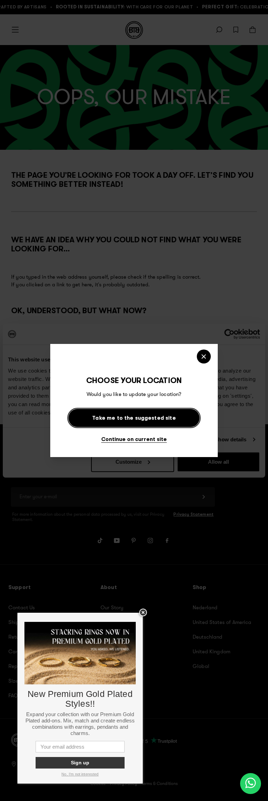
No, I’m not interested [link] (79, 774)
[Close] (204, 356)
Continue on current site (134, 439)
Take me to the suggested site (134, 418)
